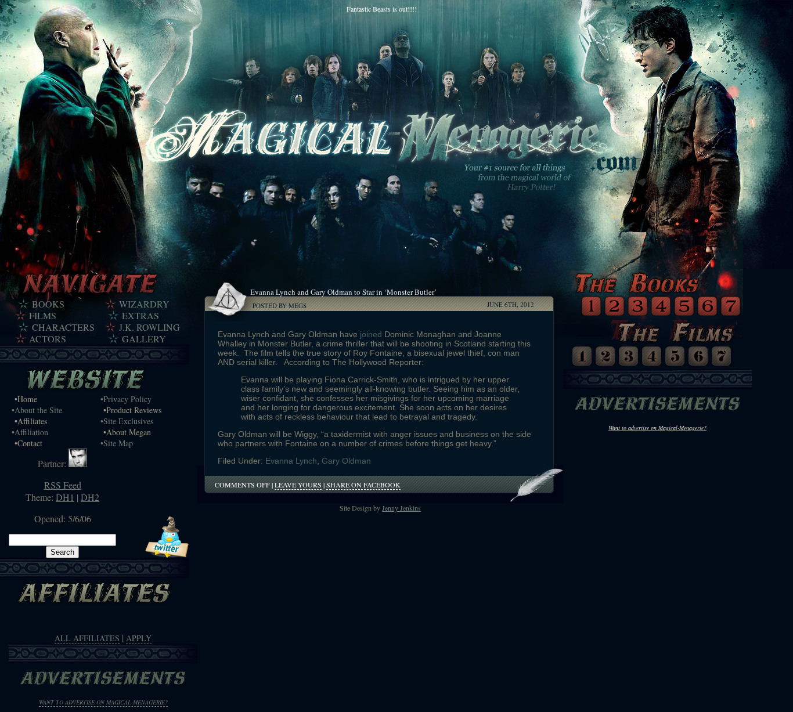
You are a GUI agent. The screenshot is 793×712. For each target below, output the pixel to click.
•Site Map (116, 443)
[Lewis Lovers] (78, 463)
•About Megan (127, 432)
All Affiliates (87, 638)
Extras (140, 315)
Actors (47, 339)
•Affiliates (31, 421)
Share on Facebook (363, 484)
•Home (26, 398)
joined (371, 334)
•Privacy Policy (126, 398)
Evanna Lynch (291, 460)
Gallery (144, 339)
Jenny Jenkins (401, 507)
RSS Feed (62, 485)
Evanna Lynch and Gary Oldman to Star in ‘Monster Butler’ (343, 292)
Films (42, 315)
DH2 (90, 497)
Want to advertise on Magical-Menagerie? (103, 702)
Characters (63, 327)
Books (48, 304)
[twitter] (167, 554)
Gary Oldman (346, 460)
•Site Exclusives (126, 421)
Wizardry (144, 304)
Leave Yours (298, 484)
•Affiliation (30, 432)
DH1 (65, 497)
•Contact (28, 443)
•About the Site (37, 409)
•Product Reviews (132, 409)
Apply (139, 638)
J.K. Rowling (149, 327)
